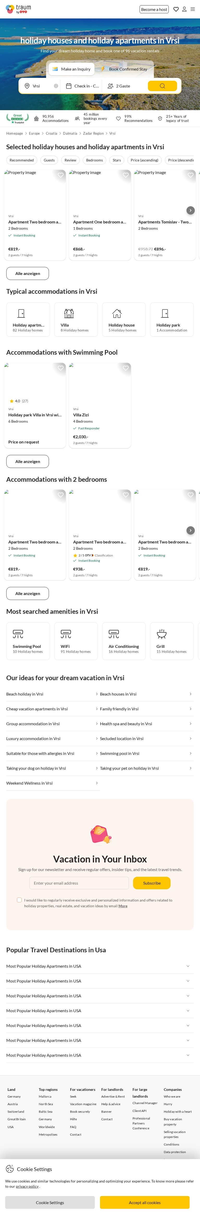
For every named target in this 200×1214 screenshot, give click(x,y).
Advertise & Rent (113, 1096)
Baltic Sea (45, 1111)
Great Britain (17, 1119)
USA (11, 1127)
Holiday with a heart (178, 1111)
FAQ (73, 1127)
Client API (140, 1111)
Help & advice (111, 1104)
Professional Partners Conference (141, 1123)
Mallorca (45, 1096)
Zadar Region (93, 133)
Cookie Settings (50, 1202)
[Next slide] (190, 210)
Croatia (51, 133)
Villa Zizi (81, 414)
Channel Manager (145, 1103)
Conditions (171, 1144)
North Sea (46, 1104)
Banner (106, 1111)
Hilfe (73, 1119)
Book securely (80, 1111)
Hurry (168, 1104)
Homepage (14, 133)
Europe (34, 133)
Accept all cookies (145, 1202)
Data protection (175, 1152)
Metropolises (48, 1134)
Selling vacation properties (175, 1134)
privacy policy (27, 1186)
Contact (75, 1134)
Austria (13, 1104)
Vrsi (112, 133)
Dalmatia (70, 133)
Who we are (172, 1096)
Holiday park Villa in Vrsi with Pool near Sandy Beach (56, 414)
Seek (73, 1096)
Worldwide (47, 1127)
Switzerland (16, 1111)
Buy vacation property (173, 1121)
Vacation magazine (83, 1104)
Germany (14, 1096)
